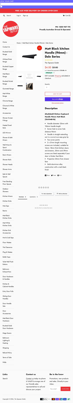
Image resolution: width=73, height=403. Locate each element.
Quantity (47, 84)
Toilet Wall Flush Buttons (8, 263)
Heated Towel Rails (7, 126)
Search (5, 378)
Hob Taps (6, 206)
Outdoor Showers (5, 190)
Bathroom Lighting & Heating (6, 340)
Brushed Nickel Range (8, 82)
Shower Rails (7, 159)
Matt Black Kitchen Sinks (7, 216)
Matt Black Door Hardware (8, 319)
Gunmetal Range (8, 89)
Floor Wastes (7, 242)
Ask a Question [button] (47, 193)
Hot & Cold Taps (8, 237)
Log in (19, 15)
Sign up (25, 15)
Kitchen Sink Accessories (7, 231)
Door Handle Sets (7, 304)
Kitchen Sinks (7, 201)
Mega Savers (7, 333)
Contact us (30, 378)
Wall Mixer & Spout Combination (7, 147)
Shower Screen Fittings (8, 119)
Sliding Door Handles (7, 297)
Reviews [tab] (21, 197)
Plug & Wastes (7, 252)
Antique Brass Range (7, 60)
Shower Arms (7, 169)
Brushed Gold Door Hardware (8, 327)
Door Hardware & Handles (8, 277)
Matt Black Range (6, 75)
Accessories (7, 113)
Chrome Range (8, 101)
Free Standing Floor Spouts (7, 182)
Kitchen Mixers (7, 196)
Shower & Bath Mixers (7, 138)
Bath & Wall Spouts (6, 175)
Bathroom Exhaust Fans (7, 270)
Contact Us (6, 47)
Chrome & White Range (8, 107)
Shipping (6, 348)
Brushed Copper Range (8, 67)
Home (5, 42)
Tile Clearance (7, 247)
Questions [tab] (33, 197)
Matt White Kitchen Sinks (7, 224)
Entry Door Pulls (8, 291)
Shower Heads (7, 164)
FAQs (4, 362)
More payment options (57, 103)
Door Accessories (7, 312)
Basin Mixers (7, 155)
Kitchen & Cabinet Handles (8, 285)
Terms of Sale (7, 357)
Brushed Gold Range (7, 53)
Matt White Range (6, 94)
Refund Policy (7, 353)
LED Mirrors (7, 133)
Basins (5, 211)
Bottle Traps (6, 257)
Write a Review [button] (63, 193)
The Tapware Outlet (19, 399)
